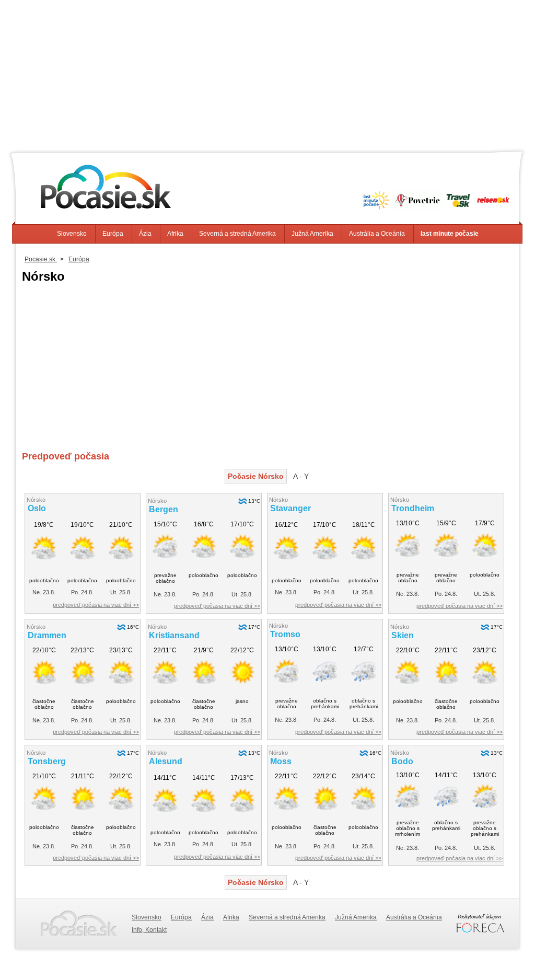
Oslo (37, 508)
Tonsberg (47, 761)
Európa (112, 233)
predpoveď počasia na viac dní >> (96, 605)
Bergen (163, 509)
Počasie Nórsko (256, 476)
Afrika (175, 233)
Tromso (285, 634)
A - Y (301, 476)
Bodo (402, 761)
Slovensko (72, 233)
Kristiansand (174, 635)
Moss (281, 761)
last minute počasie (450, 233)
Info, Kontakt (149, 930)
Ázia (145, 233)
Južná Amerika (312, 233)
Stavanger (290, 508)
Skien (402, 635)
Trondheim (412, 508)
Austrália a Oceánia (377, 233)
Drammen (47, 635)
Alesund (165, 761)
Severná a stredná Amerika (237, 233)
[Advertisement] (267, 73)
